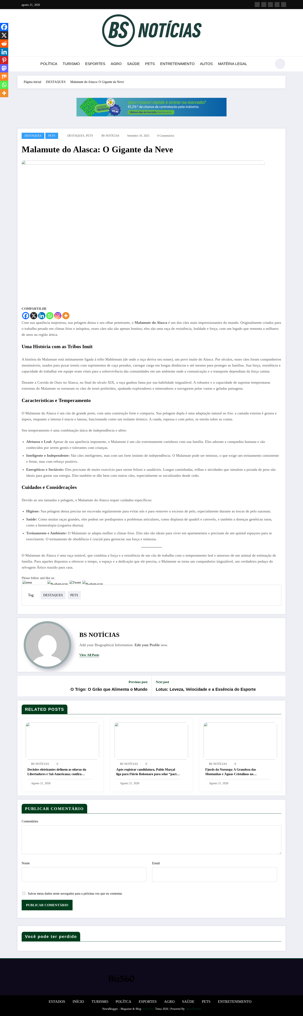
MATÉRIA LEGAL (232, 64)
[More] (65, 315)
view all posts (89, 655)
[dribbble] (270, 4)
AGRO (116, 64)
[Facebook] (25, 315)
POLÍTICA (48, 64)
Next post (162, 682)
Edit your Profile (147, 645)
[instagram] (277, 4)
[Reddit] (4, 43)
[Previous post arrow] (23, 686)
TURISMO (71, 64)
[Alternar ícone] (21, 64)
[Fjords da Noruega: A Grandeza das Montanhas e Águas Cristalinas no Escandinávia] (240, 741)
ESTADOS (57, 1001)
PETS (150, 64)
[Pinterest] (4, 60)
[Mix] (4, 76)
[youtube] (283, 4)
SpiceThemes (193, 1008)
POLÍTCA (123, 1001)
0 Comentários (165, 135)
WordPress (148, 1008)
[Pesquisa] (267, 64)
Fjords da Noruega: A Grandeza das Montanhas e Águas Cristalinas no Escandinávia (230, 772)
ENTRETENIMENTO (177, 64)
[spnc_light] (280, 64)
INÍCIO (78, 1001)
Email (156, 863)
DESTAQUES (33, 135)
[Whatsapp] (49, 315)
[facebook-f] (257, 4)
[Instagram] (57, 315)
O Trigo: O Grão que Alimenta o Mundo (108, 689)
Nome (26, 863)
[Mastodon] (4, 68)
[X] (33, 315)
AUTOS (206, 64)
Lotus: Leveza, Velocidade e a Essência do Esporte (206, 689)
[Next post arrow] (279, 686)
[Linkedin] (41, 315)
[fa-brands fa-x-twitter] (263, 4)
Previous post (138, 682)
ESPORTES (95, 64)
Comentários (30, 821)
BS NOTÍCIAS (110, 135)
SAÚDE (133, 64)
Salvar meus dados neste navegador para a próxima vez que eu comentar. (75, 893)
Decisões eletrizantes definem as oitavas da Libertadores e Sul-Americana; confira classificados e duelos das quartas (56, 772)
